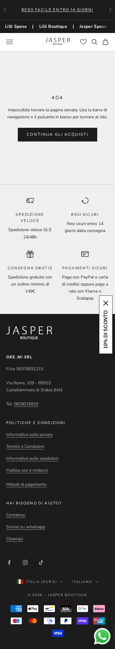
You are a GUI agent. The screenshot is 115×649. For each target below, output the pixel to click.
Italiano (82, 582)
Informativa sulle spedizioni (32, 458)
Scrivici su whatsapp (25, 527)
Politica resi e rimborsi (27, 470)
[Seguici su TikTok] (41, 562)
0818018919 (26, 404)
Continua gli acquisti (57, 134)
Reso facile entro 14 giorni (57, 9)
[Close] (105, 303)
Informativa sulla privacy (29, 434)
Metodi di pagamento (26, 484)
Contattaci (15, 515)
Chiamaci (14, 539)
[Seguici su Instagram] (25, 562)
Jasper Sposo (93, 26)
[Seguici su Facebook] (9, 562)
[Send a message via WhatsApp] (102, 636)
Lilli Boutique (53, 26)
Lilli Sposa (16, 26)
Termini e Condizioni (25, 446)
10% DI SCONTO (105, 329)
